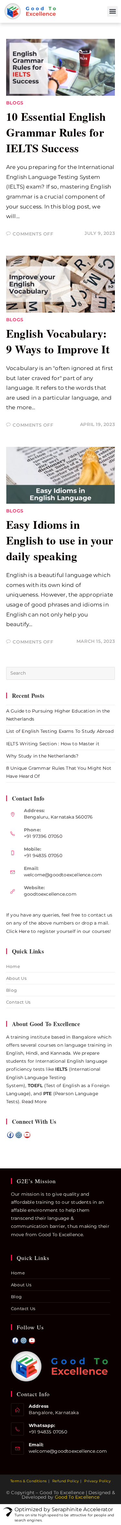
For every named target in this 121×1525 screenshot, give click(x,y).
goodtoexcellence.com (50, 894)
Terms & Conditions (28, 1481)
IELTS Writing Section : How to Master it (52, 744)
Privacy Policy (97, 1481)
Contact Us (18, 1002)
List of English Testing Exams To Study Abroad (60, 731)
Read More (34, 1101)
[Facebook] (10, 1135)
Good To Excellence (77, 1497)
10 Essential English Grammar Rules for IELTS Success (56, 132)
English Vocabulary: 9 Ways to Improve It (58, 341)
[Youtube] (27, 1135)
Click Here (18, 931)
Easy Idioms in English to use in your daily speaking (60, 540)
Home (13, 966)
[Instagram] (18, 1135)
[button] (112, 11)
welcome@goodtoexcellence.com (63, 875)
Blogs (15, 103)
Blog (11, 990)
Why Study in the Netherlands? (42, 756)
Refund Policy (65, 1481)
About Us (16, 978)
